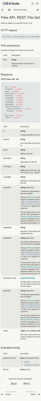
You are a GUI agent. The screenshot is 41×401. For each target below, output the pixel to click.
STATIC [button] (27, 362)
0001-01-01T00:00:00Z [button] (29, 202)
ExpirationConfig (27, 278)
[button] (37, 37)
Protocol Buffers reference (30, 216)
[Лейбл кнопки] (37, 3)
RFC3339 (31, 197)
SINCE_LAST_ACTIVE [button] (31, 365)
